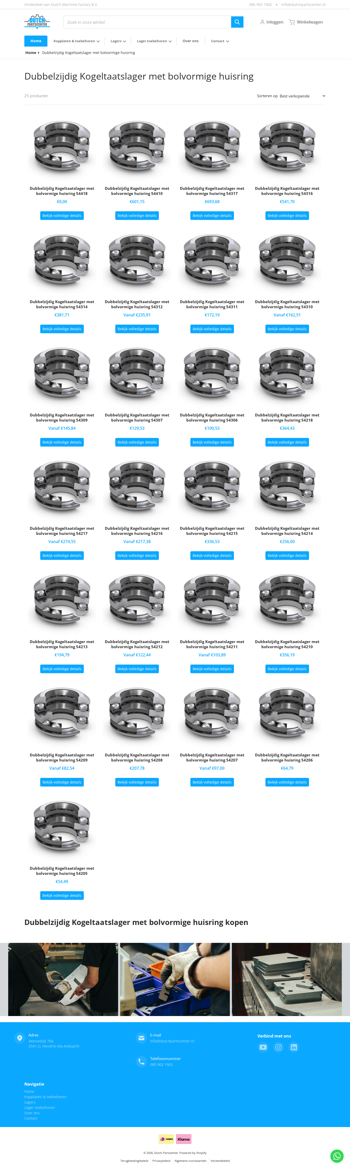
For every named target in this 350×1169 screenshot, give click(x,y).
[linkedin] (294, 1047)
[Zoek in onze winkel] (237, 22)
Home (29, 1091)
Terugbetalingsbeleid (134, 1161)
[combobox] (153, 22)
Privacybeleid (161, 1161)
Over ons (32, 1112)
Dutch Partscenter (166, 1153)
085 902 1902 (260, 4)
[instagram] (278, 1047)
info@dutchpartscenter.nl (303, 4)
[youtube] (263, 1047)
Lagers (30, 1102)
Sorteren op (267, 95)
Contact (30, 1118)
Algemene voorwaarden (190, 1161)
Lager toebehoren (39, 1107)
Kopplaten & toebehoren (45, 1096)
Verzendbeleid (220, 1161)
